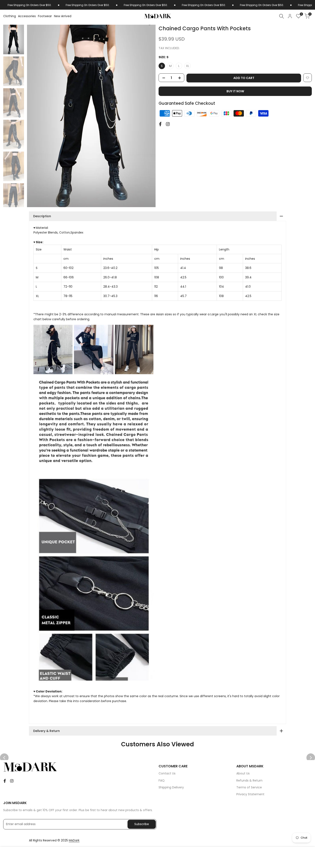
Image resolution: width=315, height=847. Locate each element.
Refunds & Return (249, 780)
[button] (307, 78)
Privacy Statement (250, 794)
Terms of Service (249, 787)
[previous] (34, 116)
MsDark (74, 840)
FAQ (162, 780)
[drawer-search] (281, 16)
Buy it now (235, 91)
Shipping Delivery (171, 787)
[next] (148, 116)
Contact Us (167, 773)
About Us (243, 773)
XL (187, 66)
